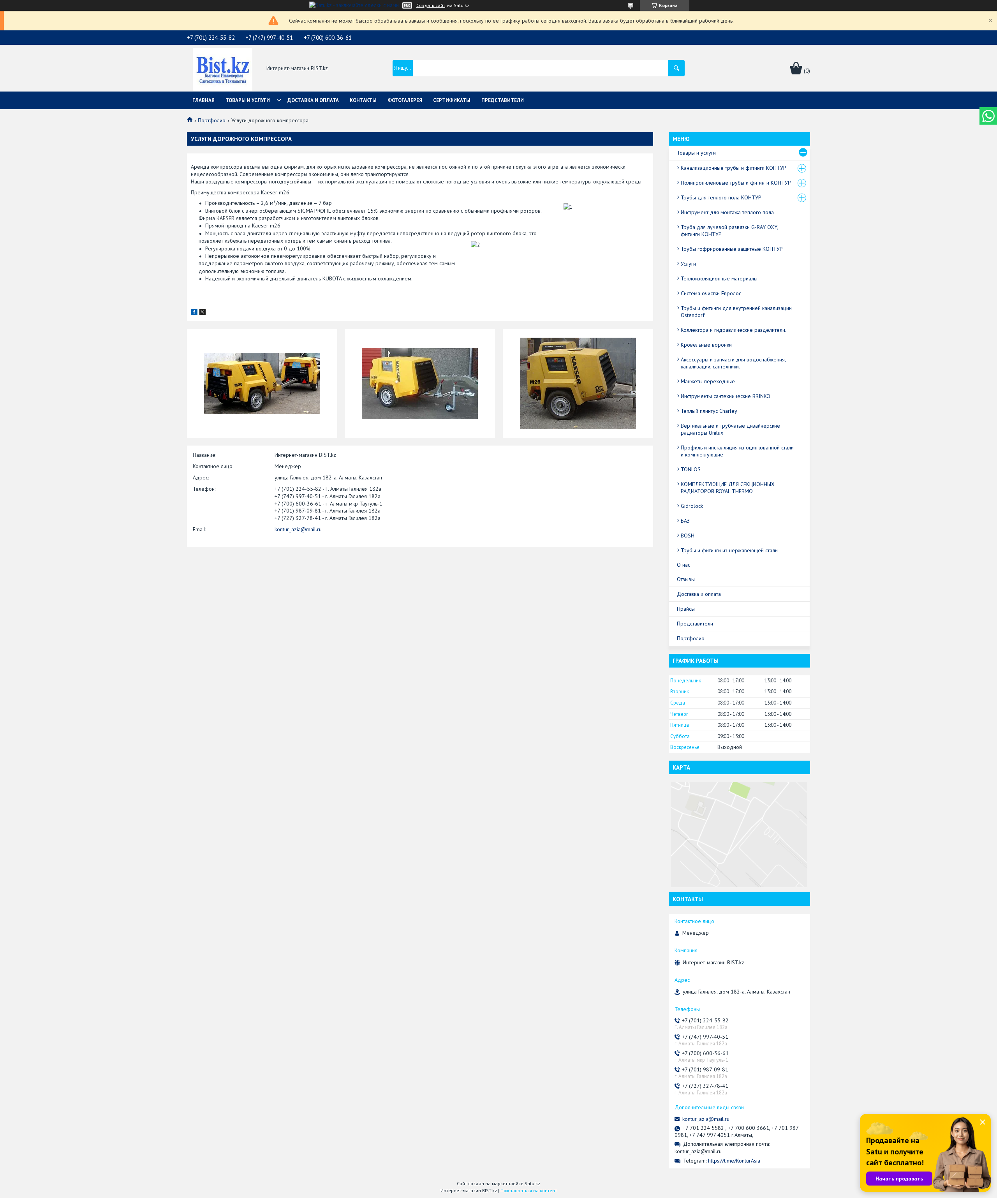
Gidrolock (692, 505)
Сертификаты (451, 100)
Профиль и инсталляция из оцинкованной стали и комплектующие (737, 451)
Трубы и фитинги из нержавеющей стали (729, 550)
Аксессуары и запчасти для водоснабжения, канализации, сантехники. (733, 363)
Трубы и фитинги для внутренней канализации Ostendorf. (736, 312)
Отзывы (686, 579)
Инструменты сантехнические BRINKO (725, 396)
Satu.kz (532, 1183)
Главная (203, 100)
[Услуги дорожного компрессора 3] (578, 383)
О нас (683, 564)
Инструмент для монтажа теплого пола (727, 212)
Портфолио (211, 120)
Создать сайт (430, 5)
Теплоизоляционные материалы (719, 278)
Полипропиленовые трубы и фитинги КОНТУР (736, 182)
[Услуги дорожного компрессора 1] (262, 383)
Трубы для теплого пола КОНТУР (721, 197)
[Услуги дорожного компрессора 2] (420, 383)
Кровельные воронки (706, 344)
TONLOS (691, 469)
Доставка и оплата (313, 100)
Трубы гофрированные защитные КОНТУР (732, 248)
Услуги (688, 263)
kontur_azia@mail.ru (298, 529)
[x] (202, 313)
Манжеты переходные (708, 381)
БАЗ (685, 520)
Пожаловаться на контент (528, 1190)
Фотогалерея (405, 100)
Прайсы (686, 608)
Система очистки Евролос (711, 293)
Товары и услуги (247, 100)
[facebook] (194, 313)
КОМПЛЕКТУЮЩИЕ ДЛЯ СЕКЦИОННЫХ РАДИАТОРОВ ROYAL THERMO (728, 488)
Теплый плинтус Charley (709, 410)
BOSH (687, 535)
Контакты (363, 100)
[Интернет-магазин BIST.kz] (222, 68)
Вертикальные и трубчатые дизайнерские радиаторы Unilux (730, 429)
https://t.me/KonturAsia (734, 1160)
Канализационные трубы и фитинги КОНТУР (733, 167)
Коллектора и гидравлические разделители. (733, 329)
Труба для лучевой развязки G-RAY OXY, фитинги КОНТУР (729, 231)
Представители (502, 100)
